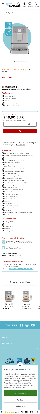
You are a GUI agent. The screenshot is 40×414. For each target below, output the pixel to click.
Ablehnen (20, 400)
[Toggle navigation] (3, 3)
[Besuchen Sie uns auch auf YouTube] (32, 325)
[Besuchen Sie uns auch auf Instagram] (27, 325)
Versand (19, 120)
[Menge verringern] (6, 124)
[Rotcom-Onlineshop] (13, 4)
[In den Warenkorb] (20, 131)
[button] (24, 4)
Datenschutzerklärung (17, 387)
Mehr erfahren (20, 145)
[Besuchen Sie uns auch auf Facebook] (21, 325)
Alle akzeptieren (20, 393)
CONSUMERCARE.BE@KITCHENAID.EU (21, 269)
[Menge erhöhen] (34, 124)
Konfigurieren (20, 406)
